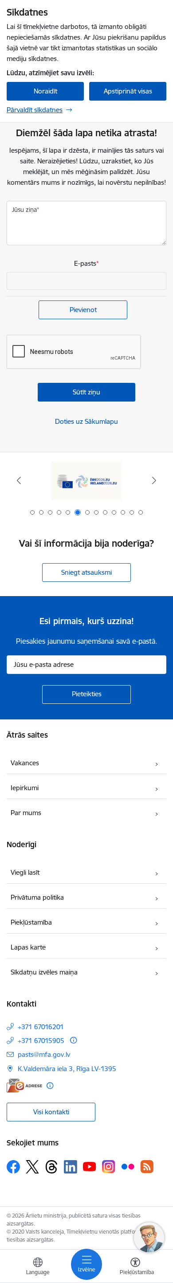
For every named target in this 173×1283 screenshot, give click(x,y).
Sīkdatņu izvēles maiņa (44, 972)
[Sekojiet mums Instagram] (108, 1166)
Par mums (26, 812)
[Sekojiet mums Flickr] (127, 1166)
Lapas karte (28, 947)
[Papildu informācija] (73, 1040)
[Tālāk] (154, 480)
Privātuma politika (37, 897)
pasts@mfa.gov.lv (44, 1054)
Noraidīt (45, 91)
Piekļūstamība (31, 922)
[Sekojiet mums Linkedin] (70, 1166)
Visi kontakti (51, 1112)
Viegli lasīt (25, 872)
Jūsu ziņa (24, 210)
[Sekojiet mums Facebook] (13, 1166)
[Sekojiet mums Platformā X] (32, 1166)
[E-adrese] (24, 1085)
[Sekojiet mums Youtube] (89, 1166)
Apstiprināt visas (128, 91)
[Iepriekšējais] (19, 480)
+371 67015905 (41, 1040)
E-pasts (85, 263)
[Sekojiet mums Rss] (146, 1166)
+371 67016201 (41, 1027)
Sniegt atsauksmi (86, 572)
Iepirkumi (25, 788)
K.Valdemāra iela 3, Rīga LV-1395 (67, 1068)
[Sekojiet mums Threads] (51, 1166)
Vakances (25, 763)
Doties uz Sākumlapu (86, 421)
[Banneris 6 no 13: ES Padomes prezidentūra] (86, 480)
